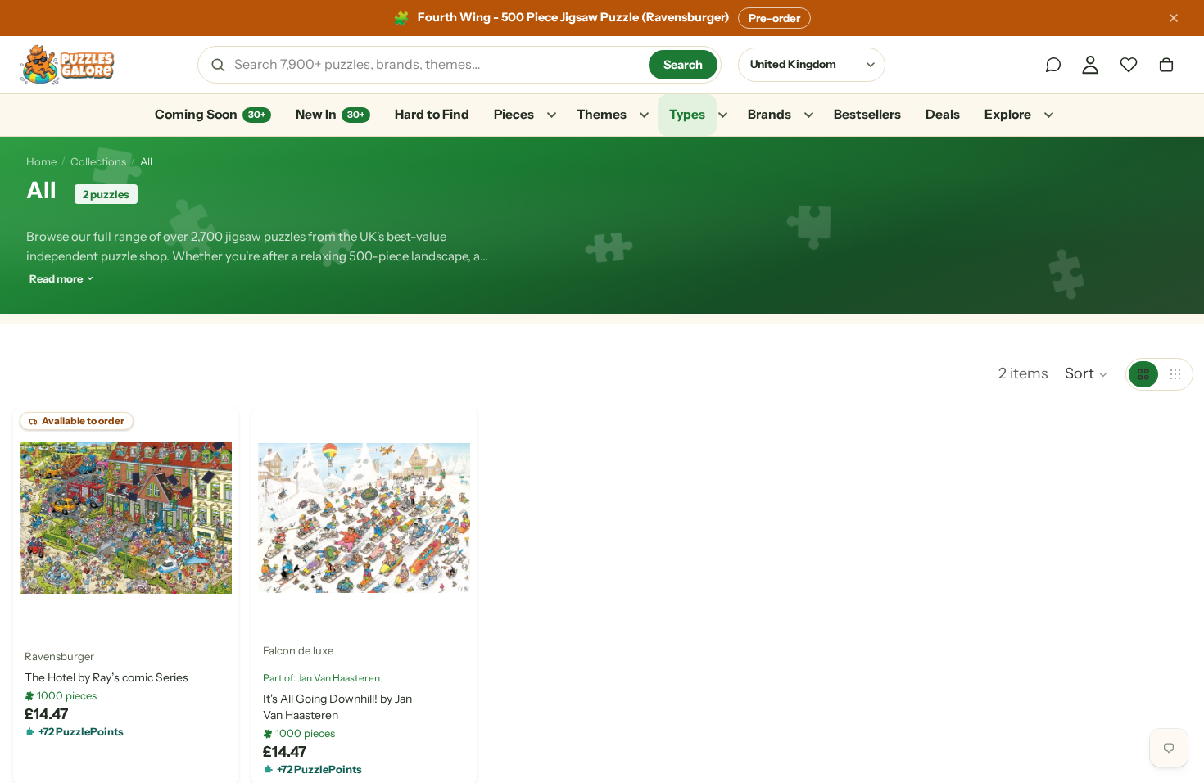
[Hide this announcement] (1174, 18)
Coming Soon (210, 114)
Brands (769, 114)
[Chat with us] (1053, 65)
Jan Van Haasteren (338, 677)
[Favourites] (1129, 65)
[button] (1087, 374)
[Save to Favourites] (38, 605)
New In (330, 114)
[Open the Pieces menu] (551, 115)
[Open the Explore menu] (1048, 115)
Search (683, 64)
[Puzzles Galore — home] (67, 64)
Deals (943, 114)
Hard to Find (432, 114)
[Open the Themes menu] (643, 115)
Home (41, 161)
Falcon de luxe (298, 650)
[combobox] (435, 65)
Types (687, 114)
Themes (602, 114)
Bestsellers (867, 114)
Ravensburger (59, 655)
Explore (1007, 114)
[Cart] (1166, 65)
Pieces (514, 114)
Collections (98, 161)
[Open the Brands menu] (808, 115)
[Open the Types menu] (722, 115)
